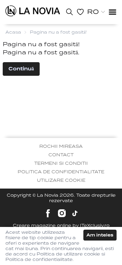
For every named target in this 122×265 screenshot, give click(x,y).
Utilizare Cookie (61, 180)
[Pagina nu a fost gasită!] (32, 10)
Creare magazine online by (61, 225)
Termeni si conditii (61, 163)
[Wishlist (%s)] (80, 12)
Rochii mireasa (61, 146)
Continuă (21, 68)
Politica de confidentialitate (61, 171)
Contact (61, 154)
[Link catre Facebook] (48, 213)
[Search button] (69, 12)
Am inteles (100, 234)
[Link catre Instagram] (62, 213)
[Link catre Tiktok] (75, 213)
